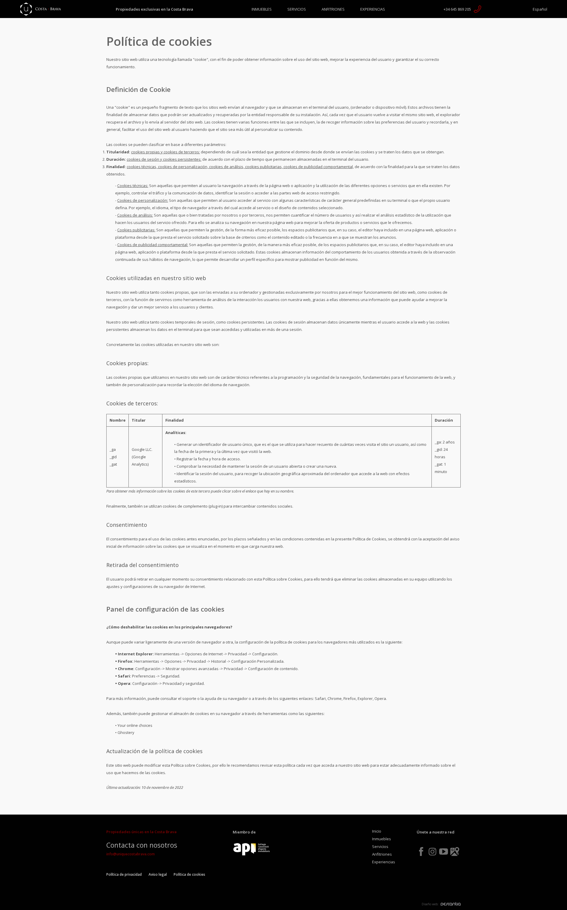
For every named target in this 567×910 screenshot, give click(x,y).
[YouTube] (443, 851)
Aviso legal (158, 874)
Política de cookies (189, 874)
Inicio (376, 831)
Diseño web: (430, 904)
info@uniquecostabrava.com (130, 854)
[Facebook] (421, 851)
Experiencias (372, 9)
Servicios (296, 9)
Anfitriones (333, 9)
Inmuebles (262, 9)
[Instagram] (432, 851)
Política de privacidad (124, 874)
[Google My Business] (454, 851)
